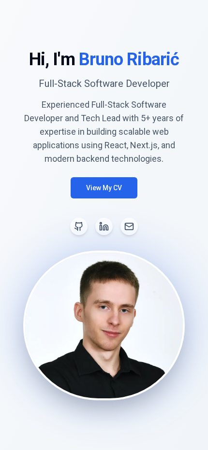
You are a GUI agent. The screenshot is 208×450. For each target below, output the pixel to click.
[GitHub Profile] (79, 226)
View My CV (104, 188)
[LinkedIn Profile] (104, 226)
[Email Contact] (129, 226)
